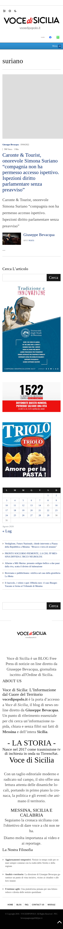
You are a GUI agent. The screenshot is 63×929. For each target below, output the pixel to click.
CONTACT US (38, 905)
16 (56, 505)
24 (6, 515)
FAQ (26, 905)
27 (31, 515)
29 (48, 515)
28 (40, 515)
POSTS (31, 240)
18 (15, 510)
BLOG (18, 905)
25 (15, 515)
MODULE (51, 905)
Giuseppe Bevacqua (10, 144)
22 (48, 510)
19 (23, 510)
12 (23, 505)
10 (6, 505)
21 (40, 510)
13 (31, 505)
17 (6, 510)
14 (40, 505)
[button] (6, 11)
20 (31, 510)
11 (15, 505)
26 (23, 515)
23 (56, 510)
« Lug (7, 531)
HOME (10, 905)
